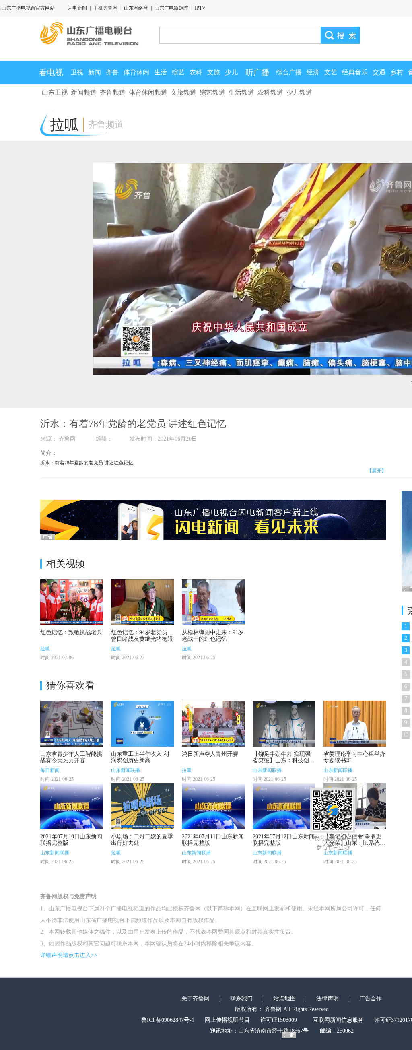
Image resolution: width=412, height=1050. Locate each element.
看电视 (51, 72)
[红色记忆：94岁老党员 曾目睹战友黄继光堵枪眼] (142, 602)
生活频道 (241, 92)
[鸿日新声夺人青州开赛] (213, 724)
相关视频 (65, 564)
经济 (313, 72)
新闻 (94, 72)
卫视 (76, 72)
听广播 (257, 72)
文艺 (330, 72)
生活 (160, 72)
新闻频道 (84, 92)
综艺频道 (212, 92)
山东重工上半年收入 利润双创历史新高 (140, 757)
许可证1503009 (278, 1020)
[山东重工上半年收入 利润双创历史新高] (142, 724)
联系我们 (241, 999)
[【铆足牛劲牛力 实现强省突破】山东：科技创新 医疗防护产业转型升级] (284, 724)
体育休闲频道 (148, 92)
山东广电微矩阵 (171, 8)
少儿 (231, 72)
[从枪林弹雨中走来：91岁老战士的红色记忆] (213, 602)
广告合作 (370, 999)
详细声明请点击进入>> (68, 955)
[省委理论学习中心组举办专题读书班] (354, 724)
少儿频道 (299, 92)
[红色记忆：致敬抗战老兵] (71, 602)
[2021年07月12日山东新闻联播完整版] (284, 806)
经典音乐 (355, 72)
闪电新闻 (77, 8)
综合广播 (289, 72)
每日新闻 (50, 770)
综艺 (178, 72)
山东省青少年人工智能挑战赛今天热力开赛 (71, 757)
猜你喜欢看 (70, 685)
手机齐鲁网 (105, 8)
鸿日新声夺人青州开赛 (210, 754)
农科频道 (270, 92)
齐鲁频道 (113, 92)
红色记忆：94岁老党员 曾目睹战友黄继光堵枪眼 (142, 635)
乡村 (396, 72)
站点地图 (284, 999)
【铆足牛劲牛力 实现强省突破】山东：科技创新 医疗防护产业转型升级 (284, 760)
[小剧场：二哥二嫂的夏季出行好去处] (142, 806)
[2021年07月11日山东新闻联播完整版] (213, 806)
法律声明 (327, 999)
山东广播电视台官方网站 (28, 8)
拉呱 (45, 649)
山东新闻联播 (125, 770)
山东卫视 (55, 92)
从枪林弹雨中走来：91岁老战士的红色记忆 (213, 635)
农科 (196, 72)
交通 (379, 72)
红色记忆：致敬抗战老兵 (71, 632)
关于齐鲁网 (195, 999)
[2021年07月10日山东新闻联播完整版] (71, 806)
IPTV (200, 8)
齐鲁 (112, 72)
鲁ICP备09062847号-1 (167, 1020)
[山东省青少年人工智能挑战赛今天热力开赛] (71, 724)
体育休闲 (136, 72)
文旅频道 (183, 92)
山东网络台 (136, 8)
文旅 (213, 72)
